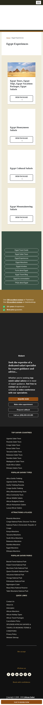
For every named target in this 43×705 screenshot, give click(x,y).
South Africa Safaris (13, 465)
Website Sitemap (12, 637)
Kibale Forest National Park (16, 565)
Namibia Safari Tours (13, 458)
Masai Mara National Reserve (17, 588)
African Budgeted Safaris (15, 501)
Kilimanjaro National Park (15, 581)
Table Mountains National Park (17, 591)
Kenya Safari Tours (13, 448)
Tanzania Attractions (13, 535)
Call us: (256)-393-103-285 (23, 415)
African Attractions (12, 611)
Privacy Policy (11, 634)
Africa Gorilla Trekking (14, 478)
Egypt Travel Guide (21, 250)
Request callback (23, 410)
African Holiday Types (14, 614)
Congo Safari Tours (13, 445)
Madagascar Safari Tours (15, 461)
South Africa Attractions (14, 538)
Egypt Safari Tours (21, 254)
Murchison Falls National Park (17, 568)
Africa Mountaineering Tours (16, 491)
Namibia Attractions (13, 544)
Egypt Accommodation (22, 278)
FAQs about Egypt (21, 283)
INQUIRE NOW (23, 399)
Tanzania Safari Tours (14, 452)
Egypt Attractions (22, 262)
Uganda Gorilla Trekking (15, 482)
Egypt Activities (21, 266)
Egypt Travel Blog (21, 274)
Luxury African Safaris (14, 508)
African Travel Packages (15, 618)
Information (10, 608)
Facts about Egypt (21, 270)
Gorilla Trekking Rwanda (15, 485)
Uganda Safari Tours (13, 438)
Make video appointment (23, 404)
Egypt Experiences (21, 258)
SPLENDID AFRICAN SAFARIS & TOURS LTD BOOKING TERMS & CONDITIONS (18, 628)
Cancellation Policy (13, 621)
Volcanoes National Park (15, 575)
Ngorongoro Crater (13, 584)
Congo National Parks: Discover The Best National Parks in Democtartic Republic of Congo (21, 525)
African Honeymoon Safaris (16, 505)
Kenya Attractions (12, 531)
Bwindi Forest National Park (16, 561)
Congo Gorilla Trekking (14, 488)
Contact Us (10, 601)
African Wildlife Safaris (14, 498)
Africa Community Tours (14, 495)
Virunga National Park (14, 578)
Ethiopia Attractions (13, 551)
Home (8, 38)
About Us (9, 605)
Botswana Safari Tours (14, 455)
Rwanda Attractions (13, 518)
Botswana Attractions (13, 541)
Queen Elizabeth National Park (17, 571)
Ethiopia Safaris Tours (14, 468)
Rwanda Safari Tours (13, 442)
